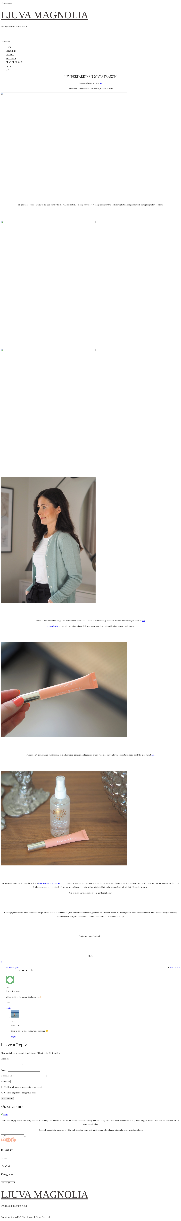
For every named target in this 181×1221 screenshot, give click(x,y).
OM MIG (10, 54)
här (143, 620)
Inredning (11, 50)
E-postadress (7, 1075)
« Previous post (12, 967)
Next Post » (175, 967)
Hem (8, 46)
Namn (4, 1070)
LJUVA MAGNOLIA (44, 15)
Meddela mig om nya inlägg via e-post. (20, 1092)
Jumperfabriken (53, 626)
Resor (9, 66)
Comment (5, 1059)
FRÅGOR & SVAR (14, 62)
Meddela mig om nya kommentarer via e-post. (23, 1087)
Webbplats (5, 1081)
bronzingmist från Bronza (49, 883)
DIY (8, 69)
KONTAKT (11, 58)
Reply (8, 1008)
